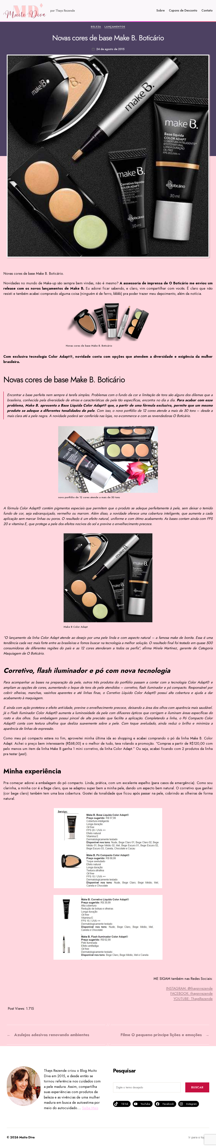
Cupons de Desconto (183, 11)
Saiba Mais (90, 1107)
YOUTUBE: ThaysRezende (193, 998)
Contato (207, 11)
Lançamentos (114, 27)
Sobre (160, 11)
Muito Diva (27, 1137)
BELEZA (96, 27)
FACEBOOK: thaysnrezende (191, 993)
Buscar (197, 1087)
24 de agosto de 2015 (110, 49)
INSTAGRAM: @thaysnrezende (189, 988)
